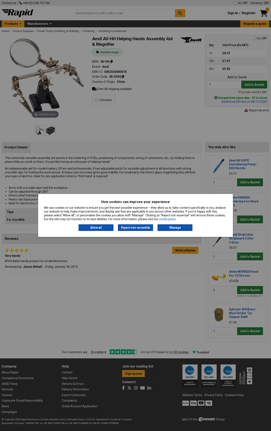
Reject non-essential (135, 227)
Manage (175, 227)
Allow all (96, 227)
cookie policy (167, 219)
